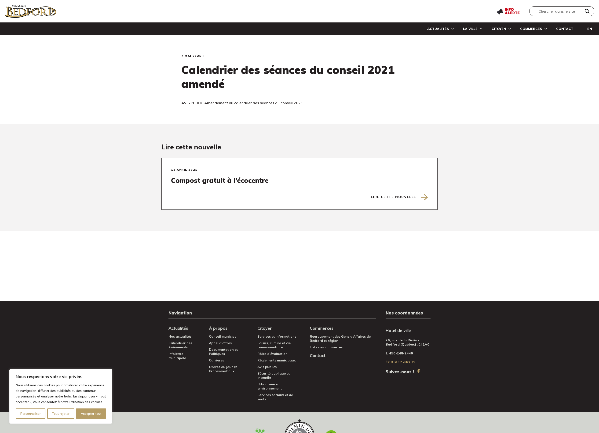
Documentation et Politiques (223, 351)
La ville (470, 29)
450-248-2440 (401, 353)
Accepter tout (91, 413)
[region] (60, 396)
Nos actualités (179, 336)
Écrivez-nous (401, 362)
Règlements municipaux (276, 360)
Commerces (531, 29)
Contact (564, 29)
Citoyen (499, 29)
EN (589, 29)
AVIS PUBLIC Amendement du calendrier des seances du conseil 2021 (242, 103)
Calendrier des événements (180, 345)
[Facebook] (418, 371)
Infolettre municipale (177, 356)
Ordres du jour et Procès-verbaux (223, 369)
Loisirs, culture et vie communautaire (274, 345)
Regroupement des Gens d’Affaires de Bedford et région (340, 338)
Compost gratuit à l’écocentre (220, 180)
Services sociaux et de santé (275, 397)
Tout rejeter (60, 413)
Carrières (216, 360)
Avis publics (267, 367)
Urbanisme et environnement (269, 386)
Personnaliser (30, 413)
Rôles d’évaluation (272, 354)
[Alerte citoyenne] (508, 10)
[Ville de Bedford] (30, 11)
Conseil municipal (223, 336)
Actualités (438, 29)
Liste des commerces (326, 347)
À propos (218, 328)
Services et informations (276, 336)
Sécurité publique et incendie (273, 375)
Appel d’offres (220, 343)
